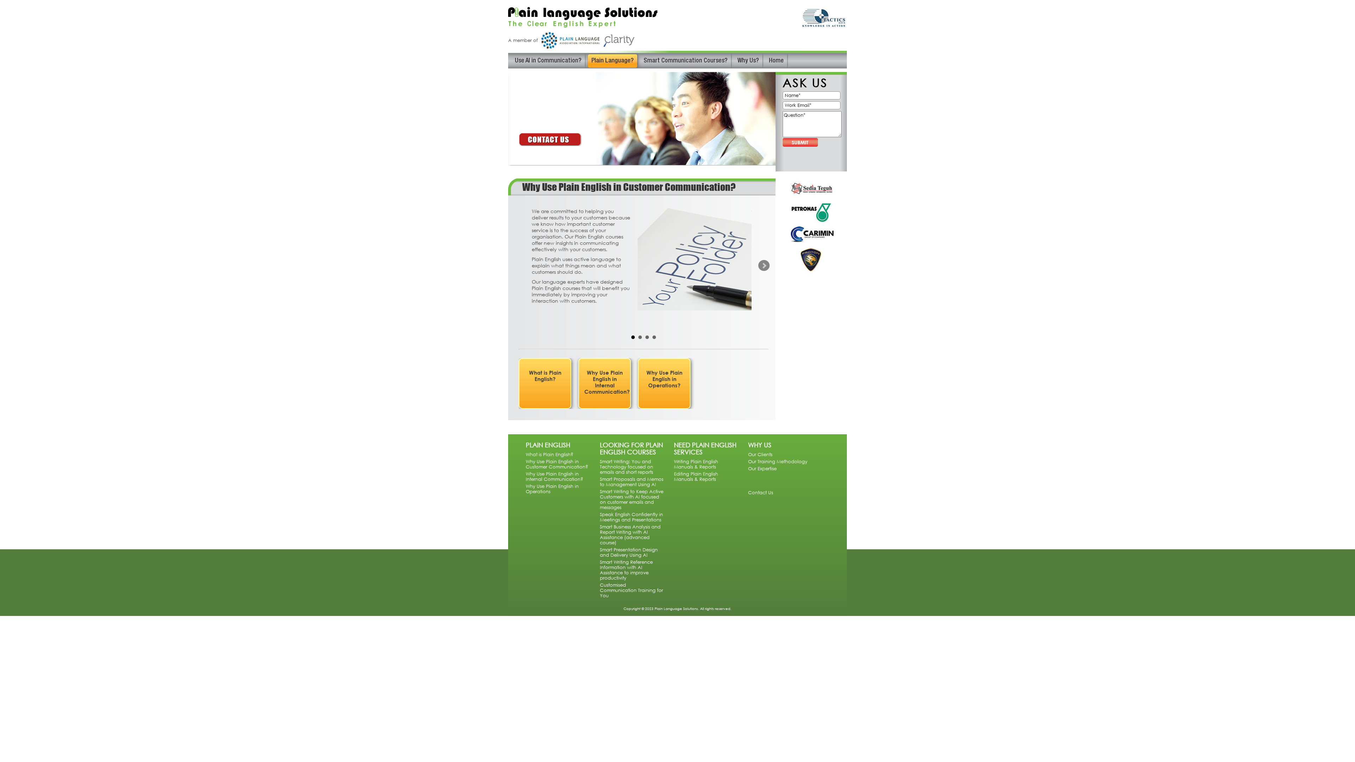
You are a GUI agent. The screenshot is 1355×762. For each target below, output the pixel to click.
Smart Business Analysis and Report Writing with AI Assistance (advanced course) (630, 534)
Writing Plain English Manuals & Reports (696, 464)
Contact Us (760, 492)
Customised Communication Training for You (631, 590)
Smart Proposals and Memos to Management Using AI (631, 482)
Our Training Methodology (777, 461)
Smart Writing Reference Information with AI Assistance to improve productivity (626, 570)
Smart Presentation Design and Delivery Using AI (629, 552)
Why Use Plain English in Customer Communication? (557, 464)
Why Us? (748, 61)
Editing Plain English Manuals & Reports (696, 476)
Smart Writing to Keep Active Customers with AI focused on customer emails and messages (631, 499)
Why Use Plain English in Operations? (664, 378)
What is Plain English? (545, 375)
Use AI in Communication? (548, 61)
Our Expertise (762, 468)
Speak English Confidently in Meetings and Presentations (631, 517)
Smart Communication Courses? (686, 61)
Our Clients (760, 454)
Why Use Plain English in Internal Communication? (607, 382)
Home (776, 61)
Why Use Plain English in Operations (552, 489)
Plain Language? (612, 61)
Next (764, 265)
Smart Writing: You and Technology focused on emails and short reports (626, 467)
